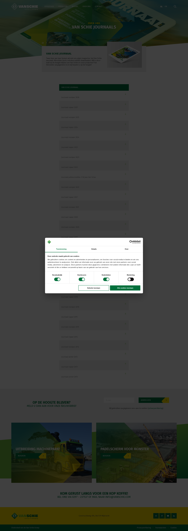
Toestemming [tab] (61, 249)
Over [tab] (126, 249)
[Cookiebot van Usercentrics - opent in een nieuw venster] (131, 242)
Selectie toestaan (93, 288)
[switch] (82, 279)
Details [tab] (94, 249)
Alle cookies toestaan (125, 288)
